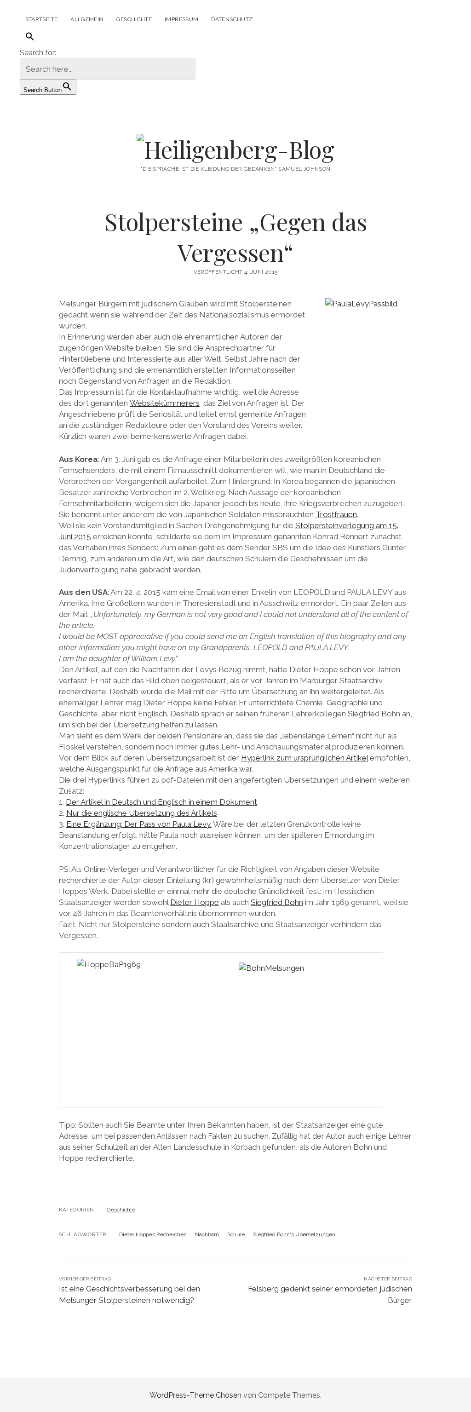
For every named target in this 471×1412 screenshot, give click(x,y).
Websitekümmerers (165, 403)
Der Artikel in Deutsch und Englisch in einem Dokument (161, 802)
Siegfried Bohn (277, 902)
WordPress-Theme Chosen (195, 1395)
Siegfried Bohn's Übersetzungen (294, 1234)
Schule (236, 1234)
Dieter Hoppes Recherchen (153, 1234)
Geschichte (134, 19)
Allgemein (86, 19)
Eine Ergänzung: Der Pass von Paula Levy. (139, 824)
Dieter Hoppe (194, 902)
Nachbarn (207, 1234)
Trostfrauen (336, 514)
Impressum (181, 19)
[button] (30, 37)
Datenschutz (232, 19)
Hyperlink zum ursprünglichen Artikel (304, 757)
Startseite (41, 19)
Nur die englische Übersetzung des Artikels (141, 813)
